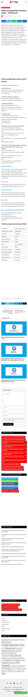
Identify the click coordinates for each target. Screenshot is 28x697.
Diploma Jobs (19, 648)
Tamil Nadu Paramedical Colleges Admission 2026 (13, 457)
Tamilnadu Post (15, 666)
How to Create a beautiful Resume (11, 604)
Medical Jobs (7, 660)
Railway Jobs (5, 663)
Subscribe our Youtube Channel (10, 491)
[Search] (26, 2)
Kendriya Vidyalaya (20, 658)
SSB (22, 298)
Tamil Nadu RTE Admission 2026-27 (11, 464)
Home (6, 687)
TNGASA (24, 668)
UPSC (3, 673)
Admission (3, 618)
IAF (16, 651)
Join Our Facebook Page (10, 483)
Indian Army (13, 653)
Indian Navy (18, 655)
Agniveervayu (14, 639)
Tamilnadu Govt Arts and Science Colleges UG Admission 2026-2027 (13, 446)
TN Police (4, 671)
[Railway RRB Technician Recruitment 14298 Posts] (14, 328)
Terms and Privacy (16, 691)
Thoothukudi (13, 668)
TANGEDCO (22, 666)
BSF (10, 642)
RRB (11, 663)
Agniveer (9, 639)
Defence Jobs (17, 298)
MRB (16, 660)
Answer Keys (4, 620)
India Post (4, 658)
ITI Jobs (13, 658)
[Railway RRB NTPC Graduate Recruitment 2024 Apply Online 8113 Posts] (14, 371)
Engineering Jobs (6, 651)
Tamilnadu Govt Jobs (5, 628)
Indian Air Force (5, 653)
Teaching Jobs (6, 668)
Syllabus (3, 626)
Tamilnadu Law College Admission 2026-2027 (14, 436)
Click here (17, 257)
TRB (23, 671)
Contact (9, 691)
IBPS (20, 651)
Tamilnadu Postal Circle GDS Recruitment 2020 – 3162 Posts (8, 312)
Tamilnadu (6, 666)
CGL (3, 648)
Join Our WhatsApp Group (10, 481)
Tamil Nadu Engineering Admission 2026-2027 (14, 439)
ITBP (9, 658)
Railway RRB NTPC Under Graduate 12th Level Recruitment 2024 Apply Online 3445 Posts (13, 359)
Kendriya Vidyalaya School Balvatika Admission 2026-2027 (13, 553)
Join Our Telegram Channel (10, 478)
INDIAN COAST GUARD (7, 655)
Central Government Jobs (7, 298)
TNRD (14, 671)
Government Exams (5, 622)
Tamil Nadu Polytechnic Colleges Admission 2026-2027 (13, 442)
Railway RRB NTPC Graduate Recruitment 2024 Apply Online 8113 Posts (13, 381)
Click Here (17, 254)
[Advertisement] (14, 62)
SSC (17, 663)
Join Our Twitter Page (10, 486)
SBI (14, 663)
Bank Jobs (5, 642)
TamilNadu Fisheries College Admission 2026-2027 (13, 461)
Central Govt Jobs (17, 687)
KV (2, 660)
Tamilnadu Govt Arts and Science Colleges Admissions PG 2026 (12, 454)
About (9, 687)
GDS (13, 651)
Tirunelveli (19, 668)
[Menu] (2, 2)
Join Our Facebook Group (10, 488)
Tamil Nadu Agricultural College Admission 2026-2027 (12, 450)
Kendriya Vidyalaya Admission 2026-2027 (13, 466)
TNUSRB (18, 671)
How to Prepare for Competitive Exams (12, 609)
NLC (23, 660)
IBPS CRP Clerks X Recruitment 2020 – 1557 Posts (20, 312)
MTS (20, 660)
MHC (13, 660)
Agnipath (4, 639)
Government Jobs (6, 7)
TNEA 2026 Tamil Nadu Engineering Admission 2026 (12, 546)
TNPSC (9, 671)
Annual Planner (22, 639)
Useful (2, 630)
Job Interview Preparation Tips (10, 607)
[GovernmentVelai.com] (14, 2)
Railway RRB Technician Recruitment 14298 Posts (12, 338)
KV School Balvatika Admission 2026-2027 (13, 469)
